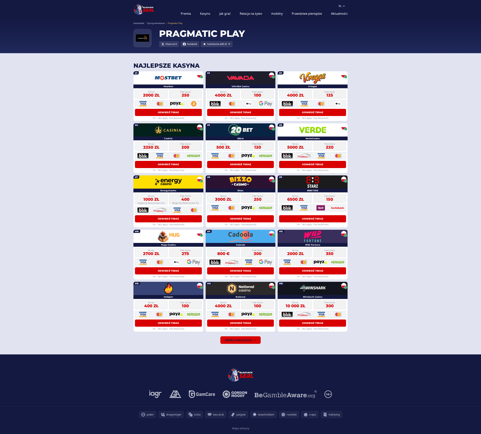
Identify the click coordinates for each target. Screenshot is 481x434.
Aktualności (339, 14)
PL (340, 6)
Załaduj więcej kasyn (238, 340)
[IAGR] (155, 394)
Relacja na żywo (251, 14)
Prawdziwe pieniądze (307, 14)
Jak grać (225, 14)
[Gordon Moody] (235, 394)
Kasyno (205, 14)
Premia (186, 14)
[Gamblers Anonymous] (175, 394)
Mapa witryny (240, 428)
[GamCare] (202, 394)
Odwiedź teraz (168, 112)
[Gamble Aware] (286, 394)
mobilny (277, 14)
